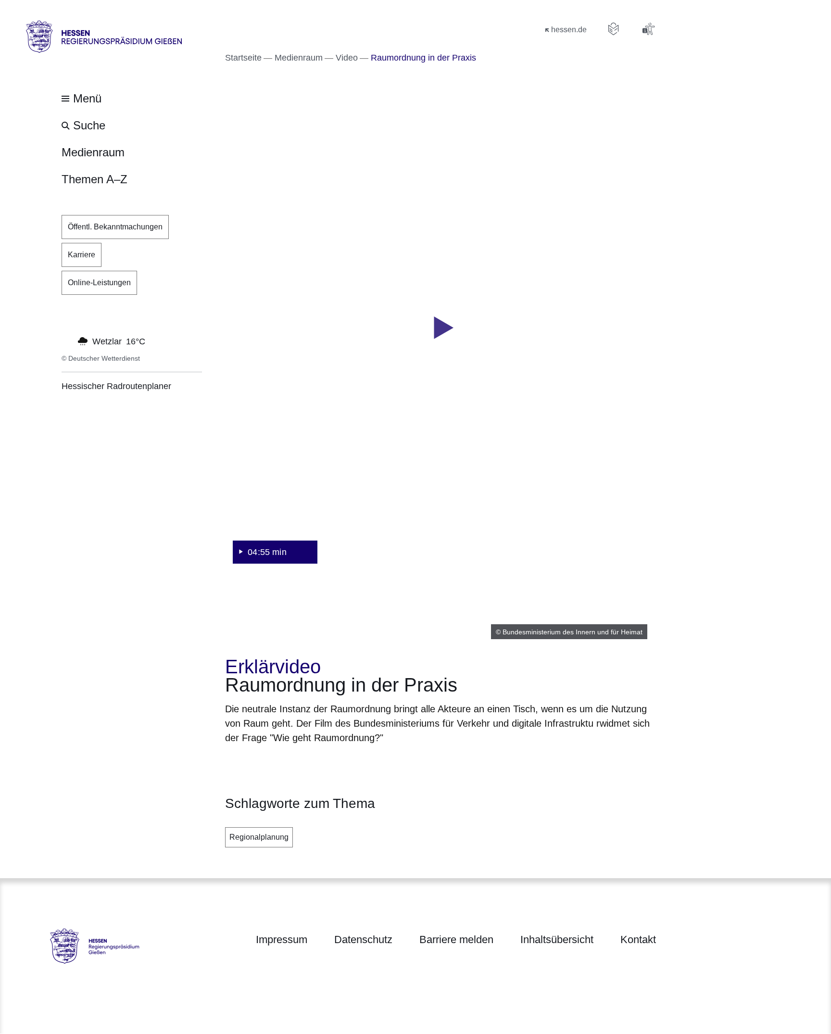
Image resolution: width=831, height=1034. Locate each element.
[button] (440, 328)
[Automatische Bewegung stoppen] (67, 340)
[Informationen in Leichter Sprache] (613, 29)
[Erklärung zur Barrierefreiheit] (648, 29)
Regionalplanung (259, 837)
